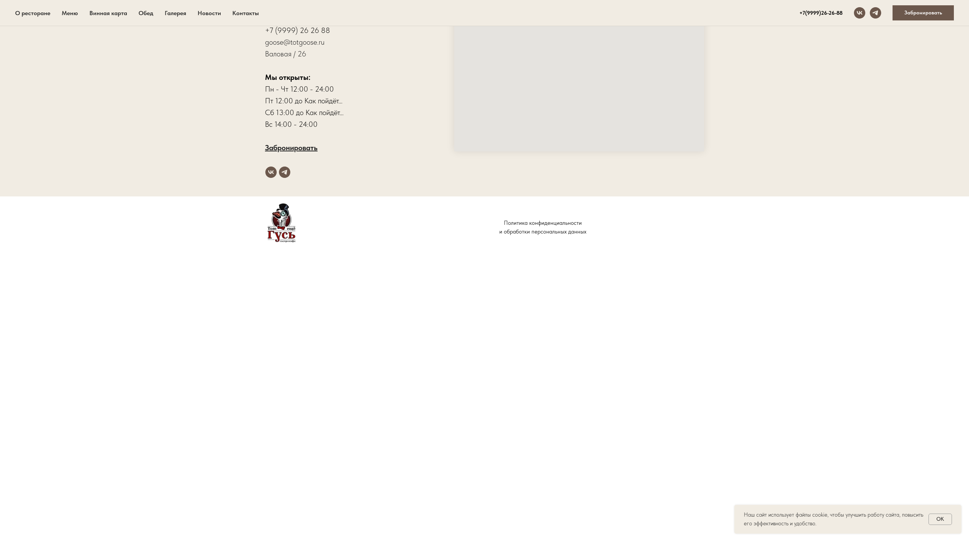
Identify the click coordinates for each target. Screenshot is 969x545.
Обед (146, 13)
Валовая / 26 (285, 53)
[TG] (875, 13)
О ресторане (32, 13)
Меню (70, 13)
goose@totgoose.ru (294, 42)
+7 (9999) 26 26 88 (297, 30)
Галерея (175, 13)
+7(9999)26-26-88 (821, 13)
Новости (209, 13)
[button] (923, 12)
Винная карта (108, 13)
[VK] (859, 13)
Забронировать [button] (291, 147)
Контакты (245, 13)
